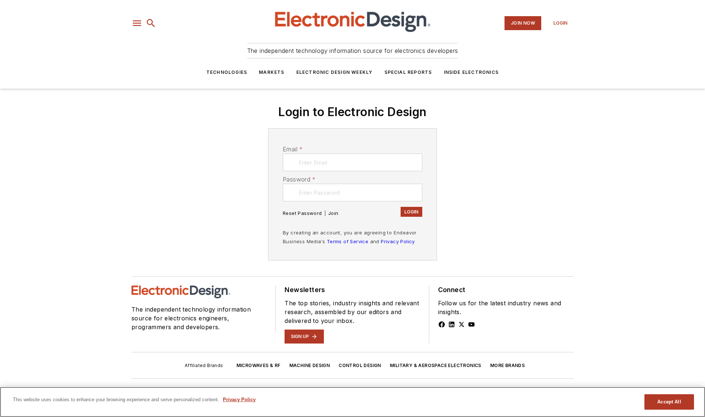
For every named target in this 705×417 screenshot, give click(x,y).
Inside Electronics (471, 72)
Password (299, 179)
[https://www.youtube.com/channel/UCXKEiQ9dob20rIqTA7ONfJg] (471, 324)
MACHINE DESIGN (309, 365)
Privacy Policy (398, 241)
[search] (150, 23)
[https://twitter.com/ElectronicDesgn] (461, 324)
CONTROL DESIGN (360, 365)
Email (293, 149)
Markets (271, 72)
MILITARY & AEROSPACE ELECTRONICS (435, 365)
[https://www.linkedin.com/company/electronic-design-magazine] (451, 324)
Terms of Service (347, 241)
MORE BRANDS (507, 365)
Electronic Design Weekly (334, 72)
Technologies (226, 72)
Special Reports (408, 72)
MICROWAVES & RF (258, 365)
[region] (352, 402)
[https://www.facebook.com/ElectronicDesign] (441, 324)
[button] (136, 23)
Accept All (669, 402)
